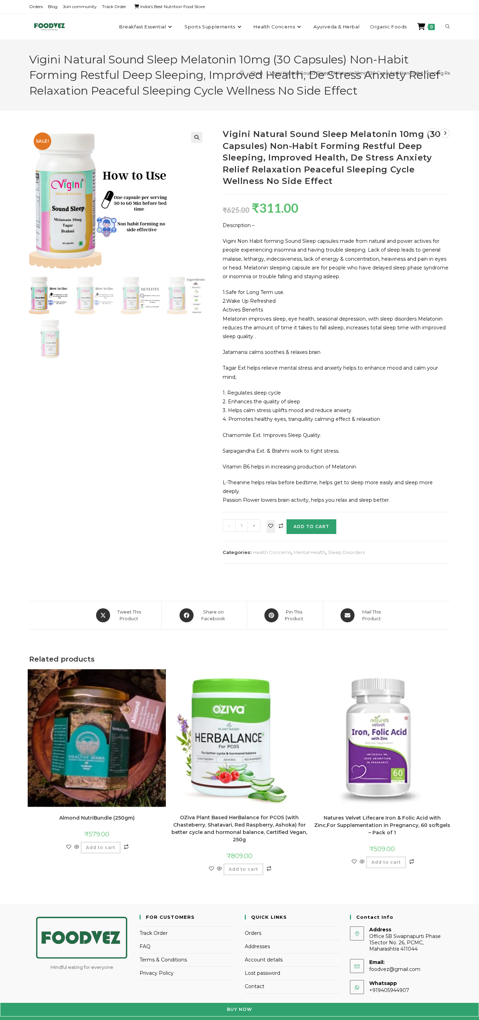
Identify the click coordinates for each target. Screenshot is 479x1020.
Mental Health (309, 552)
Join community (80, 6)
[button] (196, 137)
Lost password (262, 973)
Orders (36, 6)
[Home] (242, 73)
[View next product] (445, 133)
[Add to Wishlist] (270, 526)
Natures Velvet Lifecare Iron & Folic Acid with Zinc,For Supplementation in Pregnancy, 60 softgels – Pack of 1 (382, 825)
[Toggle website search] (447, 27)
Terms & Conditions (163, 960)
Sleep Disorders (346, 552)
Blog (53, 6)
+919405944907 (389, 990)
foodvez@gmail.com (394, 969)
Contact (254, 986)
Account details (264, 960)
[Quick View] (77, 847)
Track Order (114, 6)
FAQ (145, 946)
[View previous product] (433, 133)
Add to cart (311, 526)
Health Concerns (272, 552)
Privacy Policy (157, 973)
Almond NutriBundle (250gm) (97, 818)
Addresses (257, 946)
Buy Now (239, 1009)
